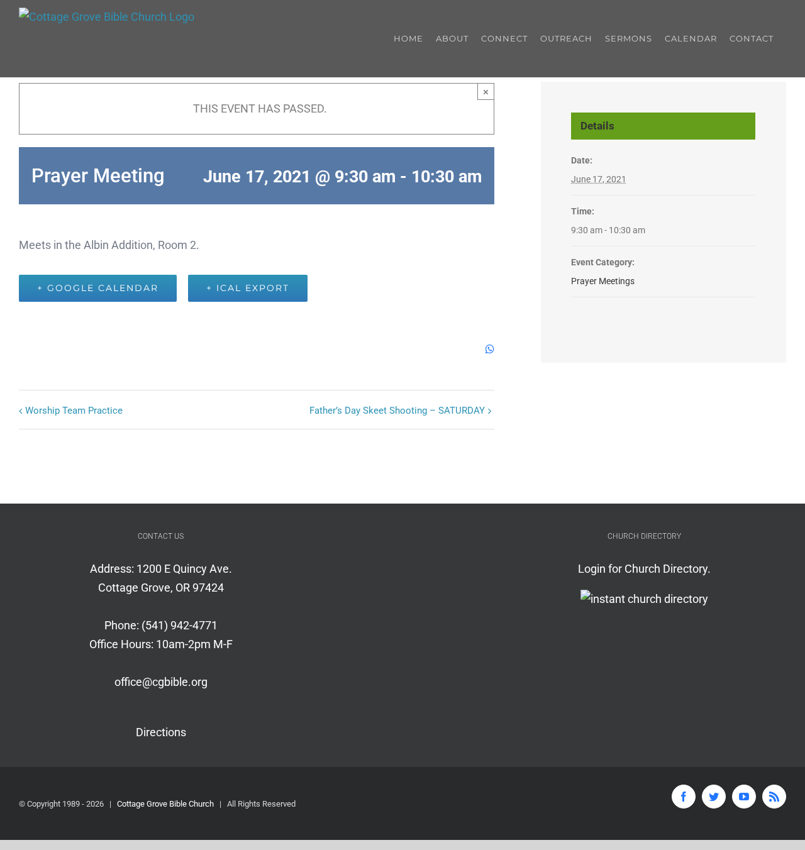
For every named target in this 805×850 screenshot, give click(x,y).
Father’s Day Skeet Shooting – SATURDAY (397, 410)
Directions (161, 732)
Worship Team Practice (74, 410)
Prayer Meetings (603, 281)
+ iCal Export (247, 288)
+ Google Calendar (97, 288)
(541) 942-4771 (180, 625)
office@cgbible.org (161, 681)
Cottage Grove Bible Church (165, 804)
